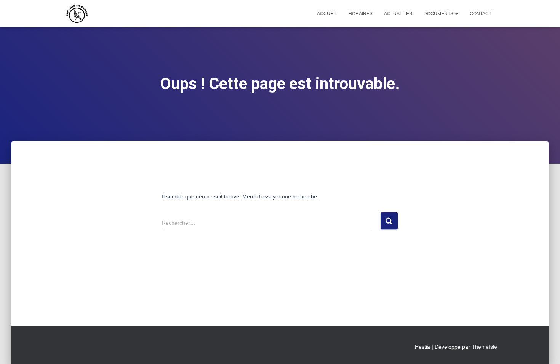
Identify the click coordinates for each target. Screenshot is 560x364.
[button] (456, 13)
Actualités (398, 13)
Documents (439, 13)
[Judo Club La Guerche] (77, 13)
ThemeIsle (484, 347)
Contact (480, 13)
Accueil (327, 13)
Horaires (361, 13)
